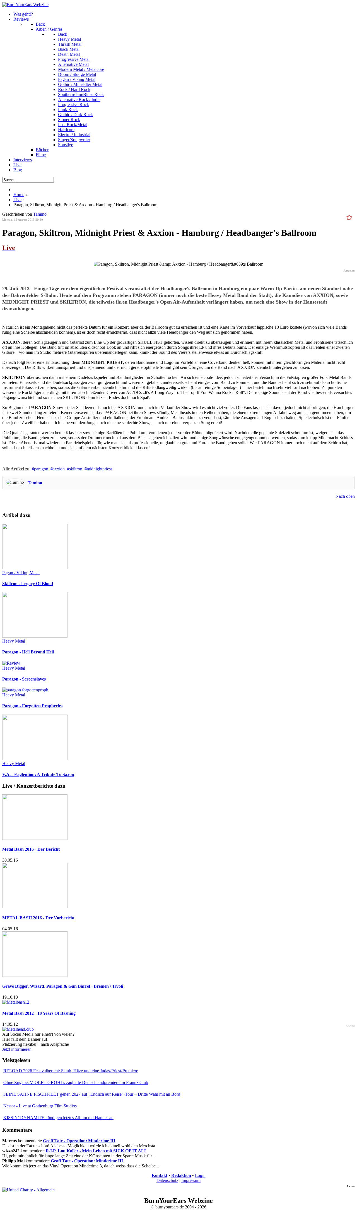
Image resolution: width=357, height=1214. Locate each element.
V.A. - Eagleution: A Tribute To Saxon (38, 774)
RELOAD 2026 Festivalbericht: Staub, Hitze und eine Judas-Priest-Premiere (70, 1070)
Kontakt (159, 1175)
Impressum (191, 1180)
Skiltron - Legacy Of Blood (27, 583)
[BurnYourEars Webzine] (25, 4)
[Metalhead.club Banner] (18, 1029)
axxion (59, 469)
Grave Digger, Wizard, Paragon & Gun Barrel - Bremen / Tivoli (62, 986)
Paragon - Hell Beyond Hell (28, 652)
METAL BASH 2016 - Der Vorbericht (38, 917)
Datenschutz (167, 1180)
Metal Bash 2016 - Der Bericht (31, 849)
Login (200, 1175)
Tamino (40, 214)
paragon (41, 469)
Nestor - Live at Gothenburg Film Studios (40, 1106)
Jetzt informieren (17, 1049)
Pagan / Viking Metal (21, 572)
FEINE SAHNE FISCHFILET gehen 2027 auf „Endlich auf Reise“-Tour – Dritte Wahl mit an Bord (91, 1094)
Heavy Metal (13, 641)
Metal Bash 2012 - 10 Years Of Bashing (39, 1013)
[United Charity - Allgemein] (28, 1189)
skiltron (75, 469)
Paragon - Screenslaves (24, 679)
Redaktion (181, 1175)
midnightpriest (99, 469)
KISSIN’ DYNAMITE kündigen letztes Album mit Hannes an (58, 1117)
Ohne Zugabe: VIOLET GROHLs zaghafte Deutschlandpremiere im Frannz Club (75, 1082)
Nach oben (345, 496)
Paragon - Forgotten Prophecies (32, 705)
